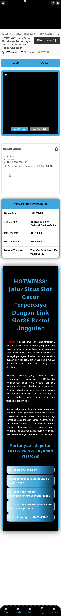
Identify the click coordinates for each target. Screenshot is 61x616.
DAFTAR (45, 62)
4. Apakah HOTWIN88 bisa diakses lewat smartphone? (30, 506)
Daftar (30, 612)
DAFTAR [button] (37, 128)
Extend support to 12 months (30, 166)
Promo (6, 612)
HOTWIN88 (6, 34)
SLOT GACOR (46, 34)
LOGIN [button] (17, 128)
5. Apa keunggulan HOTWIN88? (28, 517)
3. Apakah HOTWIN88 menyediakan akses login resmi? (29, 493)
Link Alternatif (41, 612)
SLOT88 (17, 34)
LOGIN (16, 62)
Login (18, 612)
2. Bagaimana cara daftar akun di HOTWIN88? (29, 480)
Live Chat (54, 612)
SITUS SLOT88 (30, 34)
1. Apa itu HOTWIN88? (23, 470)
